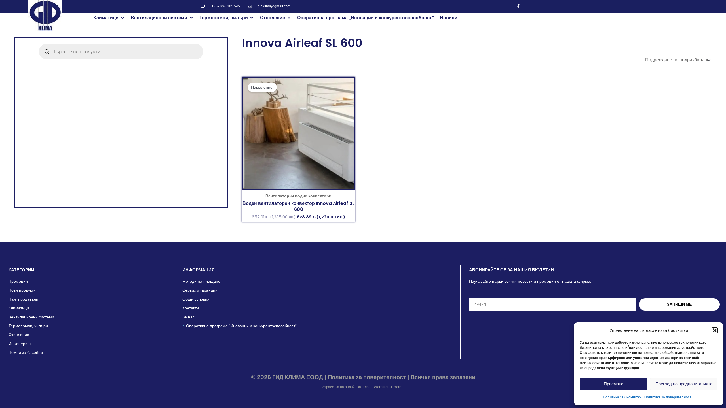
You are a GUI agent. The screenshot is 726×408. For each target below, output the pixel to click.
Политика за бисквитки (622, 397)
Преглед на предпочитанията (683, 384)
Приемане (613, 384)
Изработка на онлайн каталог (346, 386)
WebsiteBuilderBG (389, 386)
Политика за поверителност (667, 397)
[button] (714, 330)
